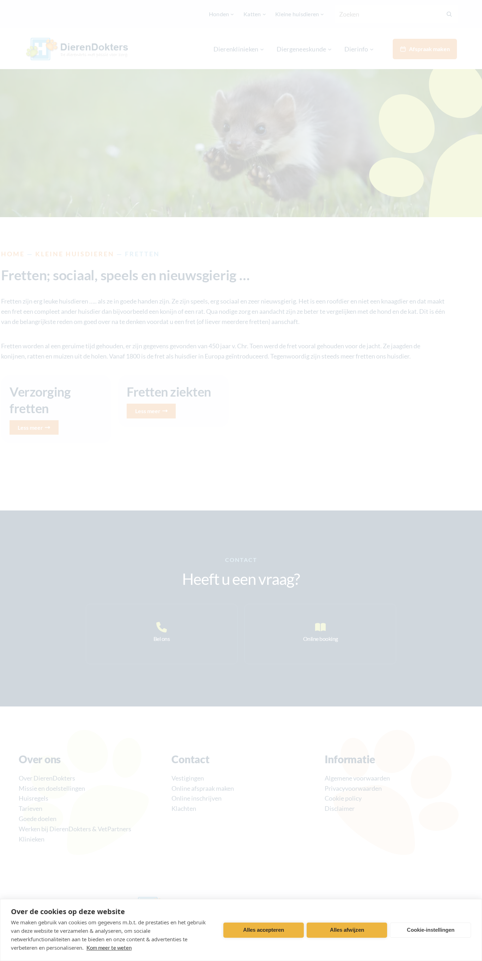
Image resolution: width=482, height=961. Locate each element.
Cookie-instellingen (430, 930)
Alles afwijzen (347, 930)
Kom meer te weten (109, 947)
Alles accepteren (263, 930)
